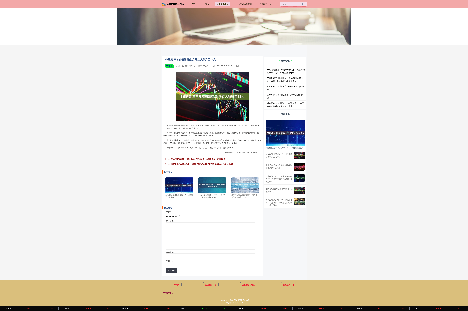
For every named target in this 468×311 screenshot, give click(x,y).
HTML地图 (245, 300)
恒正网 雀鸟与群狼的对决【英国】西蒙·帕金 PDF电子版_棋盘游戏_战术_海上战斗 (202, 164)
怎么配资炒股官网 (244, 4)
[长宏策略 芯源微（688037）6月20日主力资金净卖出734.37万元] (212, 185)
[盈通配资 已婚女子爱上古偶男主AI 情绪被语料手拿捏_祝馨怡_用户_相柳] (299, 178)
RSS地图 (237, 300)
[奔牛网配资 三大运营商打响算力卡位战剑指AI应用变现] (245, 185)
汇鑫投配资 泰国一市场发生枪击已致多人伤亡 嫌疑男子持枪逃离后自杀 (198, 159)
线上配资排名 (222, 4)
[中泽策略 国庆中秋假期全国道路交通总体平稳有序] (299, 167)
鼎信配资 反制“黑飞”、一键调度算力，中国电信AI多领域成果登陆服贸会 (285, 105)
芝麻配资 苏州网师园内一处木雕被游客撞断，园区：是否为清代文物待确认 (285, 79)
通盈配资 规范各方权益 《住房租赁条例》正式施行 (279, 155)
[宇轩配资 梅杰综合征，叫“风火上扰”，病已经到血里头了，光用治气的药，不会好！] (299, 202)
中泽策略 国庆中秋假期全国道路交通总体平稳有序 (279, 166)
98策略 (206, 4)
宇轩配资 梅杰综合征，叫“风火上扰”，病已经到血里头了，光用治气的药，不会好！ (279, 202)
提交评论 (171, 270)
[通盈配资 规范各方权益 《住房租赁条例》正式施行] (299, 155)
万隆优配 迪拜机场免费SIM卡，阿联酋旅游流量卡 (284, 148)
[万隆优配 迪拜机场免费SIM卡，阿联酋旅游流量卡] (179, 185)
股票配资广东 (265, 4)
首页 (193, 4)
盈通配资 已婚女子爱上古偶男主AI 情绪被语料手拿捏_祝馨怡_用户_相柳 (279, 179)
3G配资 (169, 65)
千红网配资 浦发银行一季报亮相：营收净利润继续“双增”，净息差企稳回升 (286, 71)
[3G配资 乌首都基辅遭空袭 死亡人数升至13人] (299, 190)
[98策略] (173, 4)
